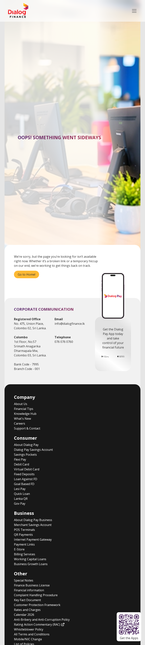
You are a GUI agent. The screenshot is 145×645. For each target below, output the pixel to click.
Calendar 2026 (24, 615)
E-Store (19, 549)
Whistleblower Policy (28, 629)
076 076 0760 (64, 342)
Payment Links (24, 544)
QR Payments (23, 535)
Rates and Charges (27, 610)
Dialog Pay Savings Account (33, 450)
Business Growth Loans (31, 564)
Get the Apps (129, 638)
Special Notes (23, 580)
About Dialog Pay (26, 445)
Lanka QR (21, 499)
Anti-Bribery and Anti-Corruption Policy (42, 619)
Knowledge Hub (25, 414)
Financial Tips (23, 409)
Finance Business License (32, 585)
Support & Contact (27, 428)
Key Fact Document (27, 600)
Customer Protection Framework (37, 605)
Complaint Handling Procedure (36, 595)
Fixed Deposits (24, 474)
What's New (22, 418)
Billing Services (24, 554)
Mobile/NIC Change (28, 639)
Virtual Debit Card (26, 469)
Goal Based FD (24, 484)
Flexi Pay (20, 459)
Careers (19, 423)
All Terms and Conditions (31, 634)
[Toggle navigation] (134, 11)
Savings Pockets (25, 454)
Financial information (29, 590)
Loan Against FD (25, 479)
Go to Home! (26, 274)
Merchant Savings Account (33, 525)
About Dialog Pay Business (33, 520)
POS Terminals (24, 530)
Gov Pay (19, 503)
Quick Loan (22, 494)
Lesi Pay (19, 489)
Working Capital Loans (30, 559)
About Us (20, 404)
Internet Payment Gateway (33, 539)
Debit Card (21, 464)
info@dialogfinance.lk (70, 324)
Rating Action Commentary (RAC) (37, 624)
